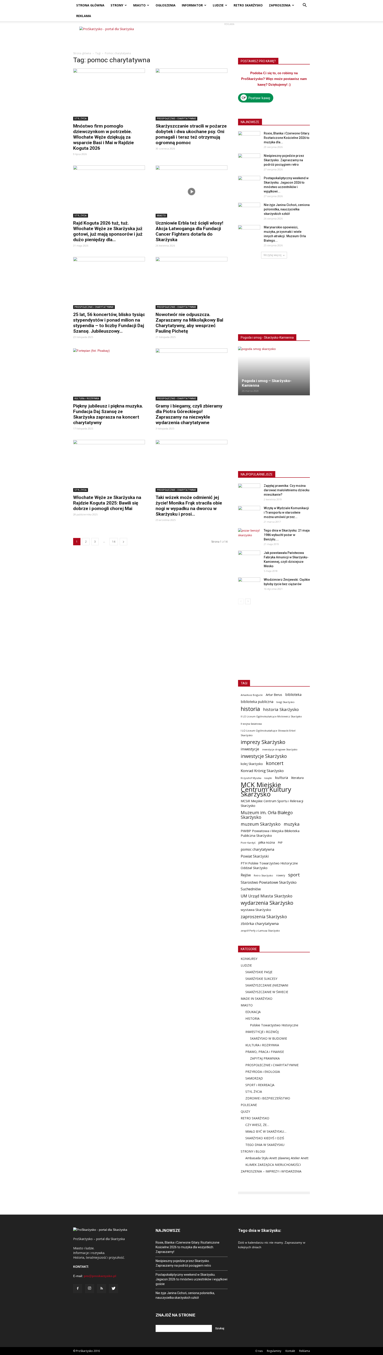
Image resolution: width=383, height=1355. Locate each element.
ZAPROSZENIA (280, 5)
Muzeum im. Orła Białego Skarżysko (267, 814)
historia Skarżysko (281, 709)
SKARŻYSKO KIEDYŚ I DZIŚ (264, 1138)
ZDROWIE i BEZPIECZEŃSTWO (267, 1098)
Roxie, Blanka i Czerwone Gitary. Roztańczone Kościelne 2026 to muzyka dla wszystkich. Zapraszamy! (187, 1247)
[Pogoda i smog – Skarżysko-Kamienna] (274, 371)
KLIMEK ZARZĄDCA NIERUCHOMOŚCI (273, 1165)
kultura (281, 777)
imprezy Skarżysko (263, 742)
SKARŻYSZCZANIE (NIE (261, 985)
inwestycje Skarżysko (264, 756)
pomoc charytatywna (257, 849)
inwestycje (250, 749)
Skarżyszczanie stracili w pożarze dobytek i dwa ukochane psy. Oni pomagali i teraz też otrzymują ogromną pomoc (191, 134)
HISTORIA (252, 1018)
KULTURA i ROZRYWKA (86, 398)
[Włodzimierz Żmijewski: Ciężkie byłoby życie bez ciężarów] (249, 585)
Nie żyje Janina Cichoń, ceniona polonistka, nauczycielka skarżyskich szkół (287, 209)
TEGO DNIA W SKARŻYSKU (264, 1145)
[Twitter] (113, 1288)
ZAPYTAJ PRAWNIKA (265, 1058)
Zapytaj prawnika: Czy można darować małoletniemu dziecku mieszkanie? (286, 490)
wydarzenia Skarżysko (267, 903)
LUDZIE (218, 5)
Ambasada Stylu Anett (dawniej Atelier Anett (277, 1158)
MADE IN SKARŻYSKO (256, 998)
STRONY (117, 5)
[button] (304, 6)
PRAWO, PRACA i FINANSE (264, 1052)
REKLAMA (83, 16)
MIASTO (139, 5)
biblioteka (293, 694)
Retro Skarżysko (263, 875)
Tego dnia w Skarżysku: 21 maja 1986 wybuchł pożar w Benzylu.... (287, 535)
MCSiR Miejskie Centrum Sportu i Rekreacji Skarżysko (272, 803)
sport (294, 874)
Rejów (246, 875)
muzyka (291, 824)
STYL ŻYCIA (80, 118)
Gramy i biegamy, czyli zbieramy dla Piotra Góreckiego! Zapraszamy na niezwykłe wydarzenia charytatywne (189, 414)
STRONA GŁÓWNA (90, 5)
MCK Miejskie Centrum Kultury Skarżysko (266, 789)
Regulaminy (274, 1351)
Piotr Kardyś (248, 842)
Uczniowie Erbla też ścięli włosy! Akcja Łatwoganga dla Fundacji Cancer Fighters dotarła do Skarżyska (189, 231)
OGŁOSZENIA (166, 5)
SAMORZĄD (254, 1078)
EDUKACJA (253, 1012)
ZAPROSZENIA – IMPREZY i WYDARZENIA (271, 1171)
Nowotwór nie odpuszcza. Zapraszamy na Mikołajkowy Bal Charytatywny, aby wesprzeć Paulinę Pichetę (189, 323)
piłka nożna (266, 842)
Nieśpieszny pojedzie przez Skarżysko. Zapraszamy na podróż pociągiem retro (284, 160)
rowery (280, 875)
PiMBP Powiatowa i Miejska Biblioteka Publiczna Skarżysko (270, 833)
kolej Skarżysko (252, 764)
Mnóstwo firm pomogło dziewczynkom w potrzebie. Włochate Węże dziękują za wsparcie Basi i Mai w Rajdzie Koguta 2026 (103, 137)
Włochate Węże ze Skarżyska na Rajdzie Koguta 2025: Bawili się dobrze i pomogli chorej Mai (107, 503)
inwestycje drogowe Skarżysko (279, 749)
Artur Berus (274, 695)
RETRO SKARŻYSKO (248, 5)
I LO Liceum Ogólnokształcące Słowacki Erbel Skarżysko (268, 733)
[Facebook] (77, 1288)
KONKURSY (249, 959)
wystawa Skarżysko (256, 909)
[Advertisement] (229, 37)
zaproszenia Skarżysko (264, 916)
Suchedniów (251, 889)
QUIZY (245, 1111)
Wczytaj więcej (272, 255)
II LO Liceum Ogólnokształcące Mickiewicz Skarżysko (271, 716)
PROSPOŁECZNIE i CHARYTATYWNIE (176, 118)
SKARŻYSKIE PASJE (258, 972)
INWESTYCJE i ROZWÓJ (262, 1032)
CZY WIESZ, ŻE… (257, 1125)
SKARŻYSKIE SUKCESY (261, 978)
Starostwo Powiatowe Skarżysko (269, 882)
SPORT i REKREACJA (259, 1085)
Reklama (304, 1351)
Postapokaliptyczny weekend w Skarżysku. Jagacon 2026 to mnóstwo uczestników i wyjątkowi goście (191, 1279)
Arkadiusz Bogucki (252, 695)
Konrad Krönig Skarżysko (262, 770)
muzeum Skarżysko (261, 824)
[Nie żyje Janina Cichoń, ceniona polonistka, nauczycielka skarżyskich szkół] (249, 210)
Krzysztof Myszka (251, 778)
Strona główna (82, 53)
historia (250, 709)
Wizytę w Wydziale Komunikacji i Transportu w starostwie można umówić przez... (286, 512)
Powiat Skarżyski (255, 856)
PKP (280, 842)
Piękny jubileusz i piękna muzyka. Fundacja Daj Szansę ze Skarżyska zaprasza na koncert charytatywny (108, 414)
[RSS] (101, 1288)
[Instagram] (89, 1288)
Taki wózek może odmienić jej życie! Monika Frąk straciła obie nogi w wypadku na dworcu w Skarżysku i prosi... (189, 506)
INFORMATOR (192, 5)
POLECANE (249, 1105)
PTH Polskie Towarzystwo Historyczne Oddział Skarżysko (269, 865)
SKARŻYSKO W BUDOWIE (268, 1038)
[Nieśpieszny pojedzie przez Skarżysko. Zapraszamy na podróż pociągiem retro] (249, 161)
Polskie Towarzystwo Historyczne (274, 1025)
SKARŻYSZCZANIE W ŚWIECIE (266, 992)
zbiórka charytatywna (260, 923)
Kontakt (290, 1351)
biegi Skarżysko (285, 702)
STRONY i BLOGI (253, 1151)
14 (113, 542)
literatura (297, 778)
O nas (259, 1351)
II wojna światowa (251, 723)
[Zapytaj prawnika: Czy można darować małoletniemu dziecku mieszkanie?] (249, 491)
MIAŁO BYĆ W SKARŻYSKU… (265, 1131)
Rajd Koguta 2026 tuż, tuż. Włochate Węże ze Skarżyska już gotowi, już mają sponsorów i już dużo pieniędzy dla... (108, 231)
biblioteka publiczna (257, 701)
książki (268, 778)
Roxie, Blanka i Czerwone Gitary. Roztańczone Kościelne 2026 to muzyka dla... (287, 138)
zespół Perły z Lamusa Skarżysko (260, 930)
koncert (274, 763)
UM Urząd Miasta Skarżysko (266, 896)
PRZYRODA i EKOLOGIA (262, 1072)
